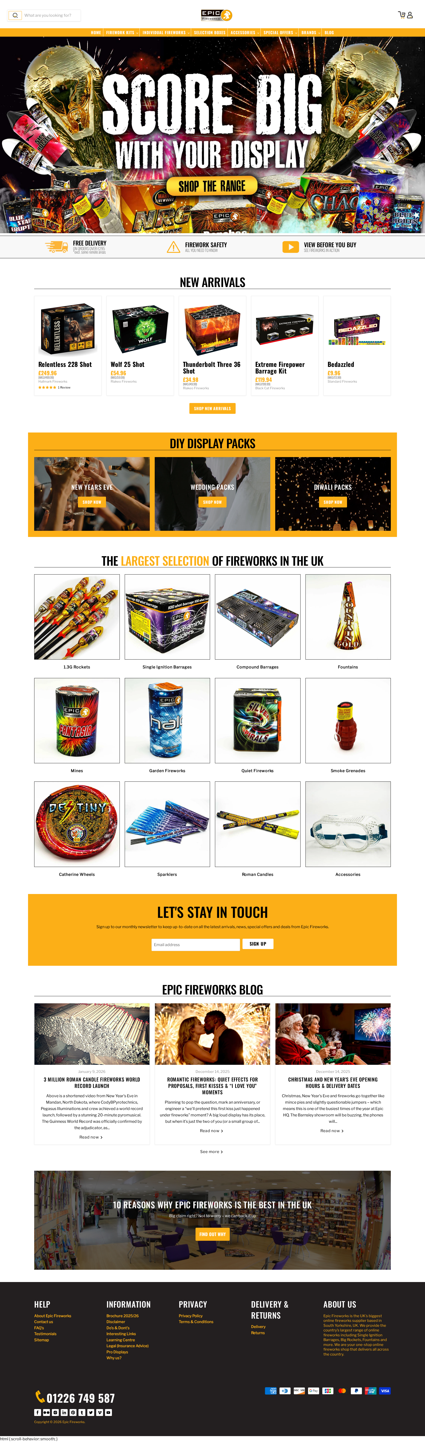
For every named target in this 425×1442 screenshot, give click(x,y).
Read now (89, 1137)
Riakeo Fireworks (124, 381)
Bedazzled (341, 364)
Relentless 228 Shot (65, 364)
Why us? (113, 1358)
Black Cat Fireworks (270, 388)
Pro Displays (117, 1352)
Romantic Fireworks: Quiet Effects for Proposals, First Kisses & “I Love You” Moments (212, 1086)
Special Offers (279, 32)
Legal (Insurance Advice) (127, 1346)
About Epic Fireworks (52, 1316)
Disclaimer (115, 1322)
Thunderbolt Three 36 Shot (212, 367)
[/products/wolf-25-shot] (140, 329)
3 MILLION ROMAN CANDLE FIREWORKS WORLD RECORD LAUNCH (92, 1082)
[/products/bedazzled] (357, 329)
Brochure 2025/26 (122, 1316)
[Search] (15, 15)
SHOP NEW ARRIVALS (212, 408)
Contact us (43, 1322)
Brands (310, 32)
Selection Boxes (210, 32)
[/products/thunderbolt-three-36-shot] (212, 329)
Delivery (258, 1327)
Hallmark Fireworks (52, 381)
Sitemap (41, 1340)
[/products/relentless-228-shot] (67, 329)
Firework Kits (121, 32)
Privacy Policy (191, 1316)
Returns (258, 1333)
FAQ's (39, 1328)
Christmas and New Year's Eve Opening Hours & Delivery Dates (333, 1082)
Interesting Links (121, 1334)
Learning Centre (120, 1340)
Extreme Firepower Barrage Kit (280, 367)
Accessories (244, 32)
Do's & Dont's (118, 1328)
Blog (329, 32)
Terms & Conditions (196, 1322)
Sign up (258, 943)
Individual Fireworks (165, 32)
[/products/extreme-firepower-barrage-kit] (284, 329)
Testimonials (45, 1334)
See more (210, 1151)
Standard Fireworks (342, 381)
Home (96, 32)
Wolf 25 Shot (128, 364)
